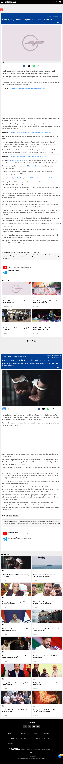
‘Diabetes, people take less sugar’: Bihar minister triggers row (29, 156)
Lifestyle (24, 738)
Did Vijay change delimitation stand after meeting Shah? (45, 683)
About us (23, 749)
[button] (2, 2)
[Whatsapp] (33, 66)
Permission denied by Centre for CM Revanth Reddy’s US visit (47, 656)
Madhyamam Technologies (29, 758)
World (35, 734)
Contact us (29, 749)
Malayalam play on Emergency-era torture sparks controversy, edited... (15, 656)
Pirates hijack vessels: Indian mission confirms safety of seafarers (31, 132)
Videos (4, 296)
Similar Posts (5, 554)
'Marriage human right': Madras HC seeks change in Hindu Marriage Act (46, 710)
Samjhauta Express (15, 160)
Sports (34, 323)
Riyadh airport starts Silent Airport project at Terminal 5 (16, 328)
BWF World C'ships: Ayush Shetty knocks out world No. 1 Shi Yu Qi (45, 328)
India (34, 296)
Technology (36, 738)
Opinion (23, 734)
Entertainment (12, 738)
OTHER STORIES (6, 280)
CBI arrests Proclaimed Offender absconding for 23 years (28, 88)
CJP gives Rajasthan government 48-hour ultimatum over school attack (32, 178)
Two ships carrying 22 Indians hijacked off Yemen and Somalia (46, 629)
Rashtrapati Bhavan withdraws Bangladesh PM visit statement (15, 683)
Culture (46, 738)
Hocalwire (42, 758)
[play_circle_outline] (16, 288)
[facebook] (24, 66)
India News (15, 515)
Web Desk (10, 410)
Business (10, 743)
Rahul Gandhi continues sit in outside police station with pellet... (15, 710)
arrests (10, 515)
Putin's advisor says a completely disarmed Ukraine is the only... (16, 301)
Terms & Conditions (45, 749)
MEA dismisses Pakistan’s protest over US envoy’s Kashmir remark (15, 629)
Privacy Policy (36, 749)
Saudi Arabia (5, 323)
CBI (7, 515)
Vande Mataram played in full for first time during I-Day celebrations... (46, 301)
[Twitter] (29, 66)
